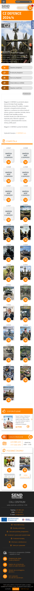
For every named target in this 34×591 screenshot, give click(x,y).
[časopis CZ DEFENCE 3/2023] (8, 333)
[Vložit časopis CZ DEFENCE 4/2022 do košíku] (25, 360)
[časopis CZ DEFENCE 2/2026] (25, 213)
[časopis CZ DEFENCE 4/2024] (25, 273)
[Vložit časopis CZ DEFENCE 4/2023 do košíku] (25, 320)
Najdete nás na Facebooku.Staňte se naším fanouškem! (17, 565)
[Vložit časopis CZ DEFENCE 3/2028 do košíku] (8, 181)
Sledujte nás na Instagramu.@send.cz (17, 571)
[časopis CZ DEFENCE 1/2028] (25, 193)
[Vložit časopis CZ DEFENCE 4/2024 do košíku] (25, 280)
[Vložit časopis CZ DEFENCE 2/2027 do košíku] (8, 162)
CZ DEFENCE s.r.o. (21, 133)
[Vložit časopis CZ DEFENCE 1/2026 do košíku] (8, 240)
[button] (17, 67)
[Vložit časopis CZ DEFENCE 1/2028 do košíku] (25, 200)
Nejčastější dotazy (19, 525)
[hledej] (30, 1)
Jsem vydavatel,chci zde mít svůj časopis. (16, 577)
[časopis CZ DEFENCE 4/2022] (25, 353)
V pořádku (15, 589)
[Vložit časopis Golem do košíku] (9, 470)
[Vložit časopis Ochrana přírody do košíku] (9, 486)
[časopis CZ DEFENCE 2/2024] (25, 293)
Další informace (25, 589)
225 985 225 (15, 442)
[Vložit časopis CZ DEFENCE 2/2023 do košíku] (25, 340)
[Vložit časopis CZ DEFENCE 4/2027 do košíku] (8, 220)
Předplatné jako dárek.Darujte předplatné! (15, 559)
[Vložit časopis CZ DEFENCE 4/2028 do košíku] (25, 181)
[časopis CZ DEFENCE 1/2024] (8, 313)
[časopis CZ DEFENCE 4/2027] (8, 213)
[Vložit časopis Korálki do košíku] (25, 486)
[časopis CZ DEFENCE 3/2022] (8, 373)
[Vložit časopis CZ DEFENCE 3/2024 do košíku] (8, 300)
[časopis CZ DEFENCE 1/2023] (8, 353)
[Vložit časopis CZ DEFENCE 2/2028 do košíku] (25, 162)
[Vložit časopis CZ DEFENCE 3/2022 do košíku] (8, 380)
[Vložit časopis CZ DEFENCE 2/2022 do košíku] (25, 380)
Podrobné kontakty (18, 538)
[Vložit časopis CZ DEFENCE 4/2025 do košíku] (25, 240)
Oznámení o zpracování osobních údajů (19, 535)
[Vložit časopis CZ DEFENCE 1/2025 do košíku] (8, 280)
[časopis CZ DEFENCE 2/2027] (8, 155)
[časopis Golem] (9, 461)
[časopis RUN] (25, 463)
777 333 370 (15, 444)
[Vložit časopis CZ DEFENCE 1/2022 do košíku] (8, 400)
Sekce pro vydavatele (19, 545)
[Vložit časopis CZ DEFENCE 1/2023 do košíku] (8, 360)
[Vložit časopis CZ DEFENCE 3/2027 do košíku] (8, 200)
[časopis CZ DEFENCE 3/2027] (8, 193)
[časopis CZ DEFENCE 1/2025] (8, 273)
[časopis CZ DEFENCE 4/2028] (25, 174)
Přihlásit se (21, 8)
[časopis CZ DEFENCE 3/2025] (8, 253)
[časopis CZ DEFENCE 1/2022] (8, 393)
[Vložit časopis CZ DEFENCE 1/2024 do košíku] (8, 320)
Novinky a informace (19, 528)
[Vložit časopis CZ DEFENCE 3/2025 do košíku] (8, 260)
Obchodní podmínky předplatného (19, 532)
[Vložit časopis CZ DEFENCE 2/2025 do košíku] (25, 260)
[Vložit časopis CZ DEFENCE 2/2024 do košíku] (25, 300)
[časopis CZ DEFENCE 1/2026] (8, 233)
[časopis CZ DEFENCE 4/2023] (25, 313)
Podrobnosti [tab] (26, 94)
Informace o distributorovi (18, 542)
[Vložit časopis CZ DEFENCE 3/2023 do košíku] (8, 340)
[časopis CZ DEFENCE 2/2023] (25, 333)
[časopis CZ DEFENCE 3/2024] (8, 293)
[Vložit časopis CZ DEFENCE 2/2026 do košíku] (25, 220)
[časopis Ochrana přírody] (9, 480)
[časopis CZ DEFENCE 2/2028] (25, 155)
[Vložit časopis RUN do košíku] (25, 470)
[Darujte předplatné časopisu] (17, 437)
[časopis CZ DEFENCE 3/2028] (8, 174)
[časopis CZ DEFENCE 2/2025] (25, 253)
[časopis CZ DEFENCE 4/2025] (25, 233)
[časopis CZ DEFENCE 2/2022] (25, 373)
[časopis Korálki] (25, 476)
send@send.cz (19, 514)
